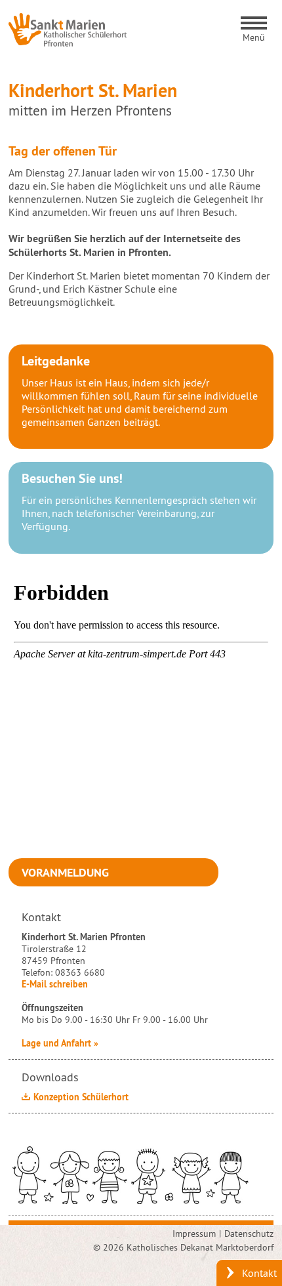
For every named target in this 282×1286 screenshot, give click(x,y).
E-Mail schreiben (55, 984)
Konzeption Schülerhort (81, 1097)
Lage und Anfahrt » (60, 1043)
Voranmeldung (65, 872)
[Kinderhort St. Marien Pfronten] (68, 30)
